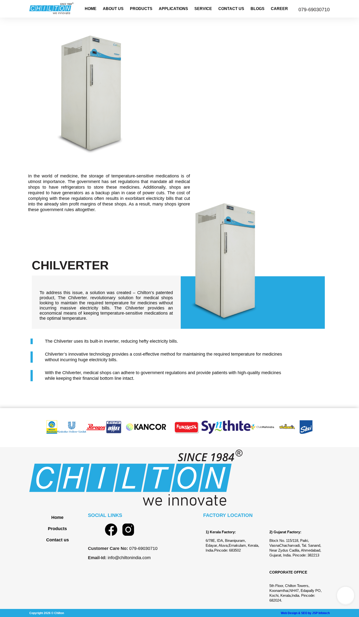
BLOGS (257, 9)
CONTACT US (231, 9)
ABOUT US (113, 9)
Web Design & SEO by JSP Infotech (305, 613)
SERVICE (203, 9)
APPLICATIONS (173, 9)
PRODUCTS (141, 9)
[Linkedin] (94, 530)
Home (57, 517)
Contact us (57, 539)
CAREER (279, 9)
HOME (90, 9)
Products (57, 528)
